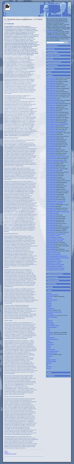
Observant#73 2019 (51, 96)
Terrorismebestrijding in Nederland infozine (56, 156)
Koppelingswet (50, 332)
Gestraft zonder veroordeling (53, 170)
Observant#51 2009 (51, 141)
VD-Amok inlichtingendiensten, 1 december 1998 (58, 257)
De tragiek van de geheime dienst (54, 311)
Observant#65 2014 (51, 114)
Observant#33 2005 (51, 180)
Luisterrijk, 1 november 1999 (53, 252)
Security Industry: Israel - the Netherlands (56, 124)
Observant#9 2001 (51, 228)
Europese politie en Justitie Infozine (55, 131)
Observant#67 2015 (51, 110)
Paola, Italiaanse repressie (53, 351)
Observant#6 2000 (51, 242)
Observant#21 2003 (51, 204)
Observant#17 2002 (51, 215)
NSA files (49, 72)
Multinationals (50, 342)
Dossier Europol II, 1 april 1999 (54, 254)
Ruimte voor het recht (51, 158)
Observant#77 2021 (51, 90)
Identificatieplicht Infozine (52, 148)
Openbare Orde (50, 344)
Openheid (49, 346)
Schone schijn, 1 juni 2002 (53, 213)
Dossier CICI (49, 320)
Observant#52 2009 (51, 139)
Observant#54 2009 (51, 136)
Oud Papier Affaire (51, 349)
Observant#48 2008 (51, 146)
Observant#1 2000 (51, 250)
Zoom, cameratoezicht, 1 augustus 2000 (56, 233)
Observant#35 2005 (51, 177)
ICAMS (48, 335)
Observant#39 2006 (51, 168)
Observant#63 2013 (51, 117)
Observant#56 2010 (51, 132)
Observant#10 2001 (51, 227)
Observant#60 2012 (51, 122)
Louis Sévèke (50, 334)
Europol (48, 329)
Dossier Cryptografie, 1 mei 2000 (54, 237)
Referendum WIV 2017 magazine (54, 102)
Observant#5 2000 (51, 244)
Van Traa (49, 368)
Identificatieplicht (50, 337)
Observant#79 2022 (51, 86)
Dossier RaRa (50, 322)
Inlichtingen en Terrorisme (53, 55)
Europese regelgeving (52, 327)
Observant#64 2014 (51, 115)
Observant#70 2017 (51, 105)
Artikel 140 (49, 303)
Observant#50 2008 (51, 143)
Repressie (49, 363)
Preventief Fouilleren (51, 359)
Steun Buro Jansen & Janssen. (54, 36)
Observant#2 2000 (51, 249)
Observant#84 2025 (51, 78)
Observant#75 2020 (51, 93)
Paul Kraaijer (49, 354)
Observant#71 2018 (51, 103)
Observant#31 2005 (51, 184)
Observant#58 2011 (51, 127)
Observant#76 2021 (51, 91)
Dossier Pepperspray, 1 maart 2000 (55, 240)
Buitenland (49, 305)
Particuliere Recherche (52, 353)
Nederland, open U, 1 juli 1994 (53, 262)
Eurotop (48, 330)
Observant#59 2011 (51, 126)
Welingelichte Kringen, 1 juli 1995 (54, 261)
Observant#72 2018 (51, 100)
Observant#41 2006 (51, 165)
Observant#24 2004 (51, 196)
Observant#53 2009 (51, 137)
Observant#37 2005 (51, 173)
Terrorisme (49, 366)
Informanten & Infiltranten (52, 339)
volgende (6, 452)
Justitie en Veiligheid (52, 52)
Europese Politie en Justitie (53, 325)
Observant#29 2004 (51, 187)
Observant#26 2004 (51, 192)
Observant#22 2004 (51, 199)
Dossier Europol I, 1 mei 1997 (53, 259)
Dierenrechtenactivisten (52, 317)
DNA (48, 318)
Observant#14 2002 (51, 220)
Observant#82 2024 (51, 81)
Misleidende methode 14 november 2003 (56, 201)
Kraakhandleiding (51, 283)
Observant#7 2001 (51, 232)
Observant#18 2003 (51, 209)
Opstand (48, 347)
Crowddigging (50, 68)
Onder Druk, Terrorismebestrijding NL (55, 160)
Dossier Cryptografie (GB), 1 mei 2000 (55, 238)
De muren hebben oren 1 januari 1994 (55, 264)
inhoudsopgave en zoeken (10, 453)
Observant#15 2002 (51, 218)
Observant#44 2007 (51, 155)
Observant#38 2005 (51, 172)
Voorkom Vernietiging (52, 277)
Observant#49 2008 (51, 144)
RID (47, 364)
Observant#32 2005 (51, 182)
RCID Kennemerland (51, 361)
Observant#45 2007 (51, 153)
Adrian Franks (50, 296)
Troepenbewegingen (52, 65)
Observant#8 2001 (51, 230)
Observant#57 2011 (51, 129)
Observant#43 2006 (51, 162)
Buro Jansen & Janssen (52, 31)
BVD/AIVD (49, 306)
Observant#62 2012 (51, 119)
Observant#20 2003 (51, 206)
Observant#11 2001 (51, 225)
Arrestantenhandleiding (52, 98)
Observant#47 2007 (51, 149)
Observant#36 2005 (51, 175)
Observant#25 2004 (51, 194)
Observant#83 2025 (51, 79)
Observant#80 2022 (51, 84)
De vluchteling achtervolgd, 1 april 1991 (56, 268)
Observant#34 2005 (51, 179)
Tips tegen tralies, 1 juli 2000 (53, 235)
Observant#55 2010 (51, 134)
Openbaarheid (50, 49)
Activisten (49, 293)
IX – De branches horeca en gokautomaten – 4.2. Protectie (23, 19)
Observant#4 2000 (51, 245)
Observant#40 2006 (51, 167)
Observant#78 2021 (51, 88)
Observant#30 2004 (51, 185)
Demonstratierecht (51, 315)
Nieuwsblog (50, 58)
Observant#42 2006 (51, 163)
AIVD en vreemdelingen (52, 299)
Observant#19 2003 (51, 208)
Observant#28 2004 (51, 189)
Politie (48, 358)
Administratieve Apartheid (52, 294)
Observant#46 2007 (51, 151)
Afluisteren (49, 298)
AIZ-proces (49, 301)
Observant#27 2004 (51, 191)
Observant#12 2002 (51, 223)
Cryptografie (49, 310)
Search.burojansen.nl (52, 45)
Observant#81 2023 (51, 83)
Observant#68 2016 (51, 108)
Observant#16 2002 (51, 216)
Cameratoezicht (50, 308)
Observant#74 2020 (51, 95)
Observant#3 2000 (51, 247)
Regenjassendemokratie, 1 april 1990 (55, 269)
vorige (5, 450)
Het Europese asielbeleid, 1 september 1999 (57, 256)
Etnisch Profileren (51, 323)
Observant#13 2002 (51, 221)
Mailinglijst (50, 287)
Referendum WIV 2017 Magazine (55, 274)
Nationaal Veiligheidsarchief (54, 62)
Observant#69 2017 (51, 107)
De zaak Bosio (50, 313)
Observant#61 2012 (51, 120)
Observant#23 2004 (51, 197)
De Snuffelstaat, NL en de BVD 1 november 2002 (58, 211)
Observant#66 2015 (51, 112)
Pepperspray (49, 356)
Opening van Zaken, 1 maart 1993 (54, 266)
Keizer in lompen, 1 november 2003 (55, 203)
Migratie (48, 341)
